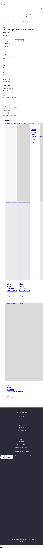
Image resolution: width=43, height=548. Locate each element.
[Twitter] (20, 542)
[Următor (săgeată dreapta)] (1, 547)
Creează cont (21, 441)
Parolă (4, 101)
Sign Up (14, 115)
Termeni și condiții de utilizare (21, 430)
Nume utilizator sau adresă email (9, 97)
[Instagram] (22, 542)
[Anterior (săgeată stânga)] (0, 547)
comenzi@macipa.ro (25, 451)
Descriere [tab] (7, 54)
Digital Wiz (34, 539)
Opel (4, 27)
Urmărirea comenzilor (21, 438)
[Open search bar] (26, 13)
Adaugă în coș (5, 41)
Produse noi (21, 416)
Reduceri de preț (21, 414)
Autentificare (21, 439)
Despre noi (21, 424)
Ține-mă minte (7, 110)
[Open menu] (42, 8)
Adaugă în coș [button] (9, 296)
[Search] (26, 16)
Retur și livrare (21, 425)
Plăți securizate (21, 427)
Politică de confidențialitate (21, 428)
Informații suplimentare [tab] (10, 56)
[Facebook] (18, 542)
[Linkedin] (24, 542)
